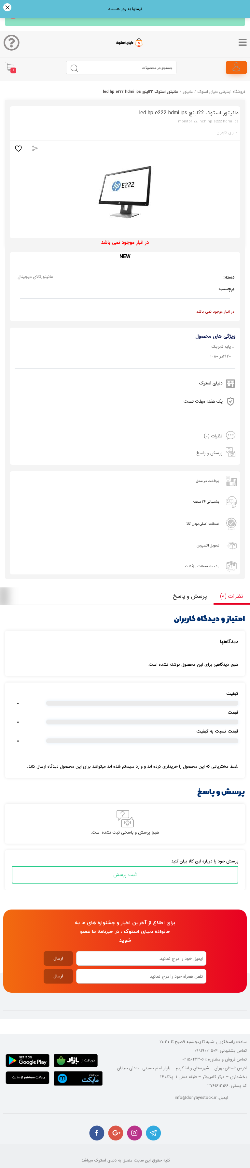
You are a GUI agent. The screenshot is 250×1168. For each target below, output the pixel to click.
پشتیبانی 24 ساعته (206, 502)
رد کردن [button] (7, 8)
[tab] (125, 436)
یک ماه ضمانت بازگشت (202, 566)
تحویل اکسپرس (208, 545)
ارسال (58, 958)
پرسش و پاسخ (209, 453)
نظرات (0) (213, 436)
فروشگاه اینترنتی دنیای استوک (221, 92)
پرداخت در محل (207, 481)
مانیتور (188, 92)
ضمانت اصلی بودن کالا (202, 524)
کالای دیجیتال (29, 276)
